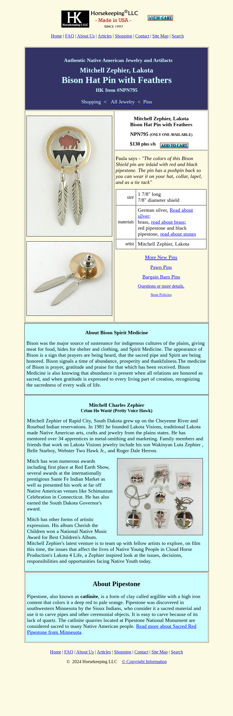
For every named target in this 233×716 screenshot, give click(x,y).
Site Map (160, 36)
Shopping (123, 36)
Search (178, 36)
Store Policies (161, 294)
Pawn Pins (161, 267)
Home (56, 36)
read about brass (168, 222)
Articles (105, 36)
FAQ (69, 36)
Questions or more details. (161, 286)
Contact (142, 36)
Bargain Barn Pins (161, 277)
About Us (86, 36)
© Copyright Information (144, 661)
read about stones (178, 234)
